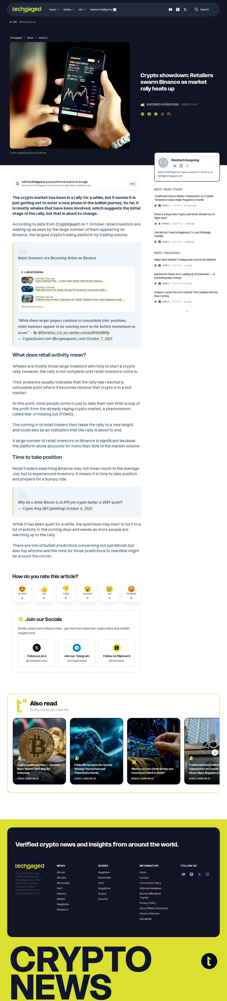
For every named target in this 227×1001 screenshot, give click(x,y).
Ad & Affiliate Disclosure (153, 908)
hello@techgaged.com (27, 893)
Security (103, 899)
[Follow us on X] (185, 9)
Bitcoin (61, 872)
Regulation (63, 904)
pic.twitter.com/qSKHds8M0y (86, 332)
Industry (43, 37)
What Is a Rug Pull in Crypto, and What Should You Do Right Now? (184, 216)
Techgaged (16, 37)
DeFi (59, 888)
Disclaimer (145, 919)
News (30, 37)
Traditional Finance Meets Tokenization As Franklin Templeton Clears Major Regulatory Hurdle (183, 197)
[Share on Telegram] (143, 114)
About (143, 872)
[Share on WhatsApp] (163, 114)
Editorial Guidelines (150, 888)
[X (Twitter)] (187, 165)
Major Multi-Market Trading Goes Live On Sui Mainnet (185, 259)
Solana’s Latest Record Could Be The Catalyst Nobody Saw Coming (186, 294)
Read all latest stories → (33, 307)
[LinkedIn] (181, 165)
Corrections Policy (150, 883)
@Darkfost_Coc (50, 332)
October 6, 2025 (79, 508)
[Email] (174, 165)
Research (62, 909)
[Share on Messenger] (156, 114)
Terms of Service (149, 913)
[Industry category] (143, 104)
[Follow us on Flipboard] (177, 9)
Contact (144, 877)
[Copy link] (168, 114)
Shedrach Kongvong (163, 104)
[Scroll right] (215, 752)
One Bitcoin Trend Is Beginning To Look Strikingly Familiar (182, 234)
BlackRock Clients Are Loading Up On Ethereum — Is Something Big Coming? (184, 275)
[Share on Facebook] (149, 114)
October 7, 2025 (100, 338)
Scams (102, 893)
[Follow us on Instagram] (207, 874)
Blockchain (63, 883)
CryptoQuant (68, 224)
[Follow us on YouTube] (170, 9)
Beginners (104, 872)
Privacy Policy (147, 903)
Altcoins (61, 877)
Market (61, 899)
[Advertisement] (187, 337)
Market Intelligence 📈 (103, 9)
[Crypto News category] (155, 205)
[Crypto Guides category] (155, 223)
